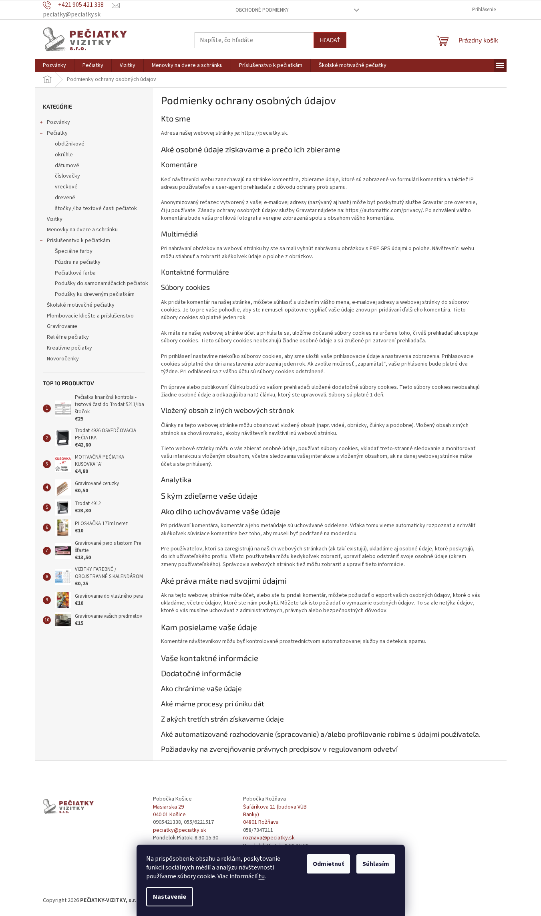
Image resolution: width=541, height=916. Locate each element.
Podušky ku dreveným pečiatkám (95, 294)
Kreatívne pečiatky (69, 348)
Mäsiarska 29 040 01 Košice (169, 811)
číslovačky (67, 176)
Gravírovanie (62, 326)
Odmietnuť (328, 863)
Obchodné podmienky (262, 10)
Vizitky (54, 219)
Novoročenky (63, 359)
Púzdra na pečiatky (78, 262)
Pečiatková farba (75, 273)
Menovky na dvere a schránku (82, 230)
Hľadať (330, 39)
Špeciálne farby (74, 251)
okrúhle (64, 155)
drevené (65, 198)
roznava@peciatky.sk (269, 838)
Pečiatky (57, 133)
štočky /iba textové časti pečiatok (96, 208)
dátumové (67, 166)
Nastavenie (169, 896)
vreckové (66, 187)
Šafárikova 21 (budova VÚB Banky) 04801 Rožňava (275, 815)
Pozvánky (58, 122)
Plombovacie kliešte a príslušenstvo (90, 316)
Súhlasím (375, 863)
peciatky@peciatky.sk (179, 830)
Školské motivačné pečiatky (81, 305)
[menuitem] (54, 65)
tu (262, 876)
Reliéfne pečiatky (68, 337)
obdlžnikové (69, 144)
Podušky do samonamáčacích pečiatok (101, 283)
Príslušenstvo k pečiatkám (78, 241)
